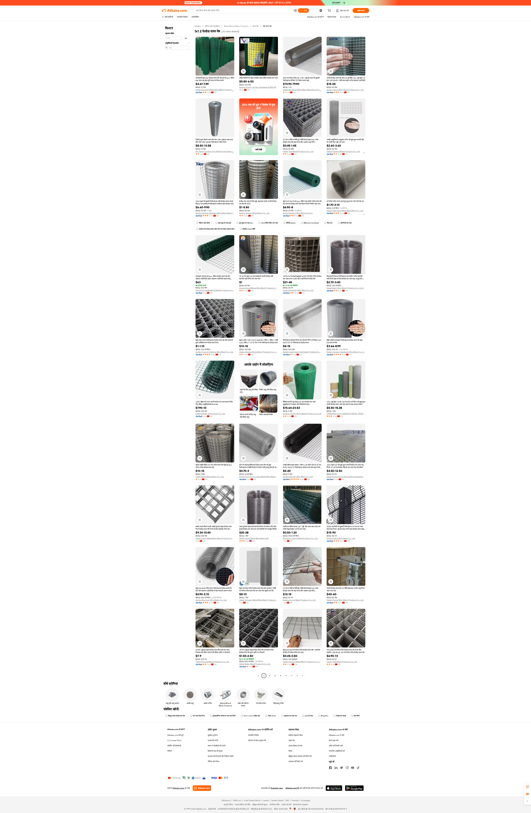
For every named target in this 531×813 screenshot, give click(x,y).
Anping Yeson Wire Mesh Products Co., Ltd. (345, 90)
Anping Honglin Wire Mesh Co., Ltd (298, 477)
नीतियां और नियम (213, 761)
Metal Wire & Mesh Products (236, 26)
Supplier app (277, 788)
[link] (527, 786)
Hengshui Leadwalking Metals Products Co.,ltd (215, 290)
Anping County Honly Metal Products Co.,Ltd (302, 414)
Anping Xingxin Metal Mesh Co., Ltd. (254, 213)
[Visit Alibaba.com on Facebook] (330, 767)
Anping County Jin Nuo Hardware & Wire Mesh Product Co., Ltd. (258, 87)
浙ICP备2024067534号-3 (336, 809)
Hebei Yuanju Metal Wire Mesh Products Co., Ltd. (215, 538)
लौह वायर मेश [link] (267, 26)
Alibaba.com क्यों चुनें (175, 735)
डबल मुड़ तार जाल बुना (224, 223)
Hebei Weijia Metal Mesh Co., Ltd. (210, 477)
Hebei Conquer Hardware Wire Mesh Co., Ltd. (346, 352)
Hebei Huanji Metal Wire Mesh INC (254, 538)
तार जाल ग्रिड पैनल (199, 716)
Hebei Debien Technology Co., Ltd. (210, 414)
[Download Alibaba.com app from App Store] (334, 788)
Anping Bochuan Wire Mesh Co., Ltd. (211, 600)
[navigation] (177, 351)
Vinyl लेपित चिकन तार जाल (269, 223)
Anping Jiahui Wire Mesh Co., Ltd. (341, 538)
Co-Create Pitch (174, 740)
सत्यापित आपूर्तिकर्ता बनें (337, 751)
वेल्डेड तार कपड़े (341, 716)
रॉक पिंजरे (357, 716)
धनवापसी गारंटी (213, 740)
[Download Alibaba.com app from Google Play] (354, 788)
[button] (295, 10)
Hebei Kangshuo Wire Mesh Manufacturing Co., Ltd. (302, 90)
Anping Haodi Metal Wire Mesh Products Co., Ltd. (258, 288)
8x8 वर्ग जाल (309, 716)
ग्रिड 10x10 (272, 716)
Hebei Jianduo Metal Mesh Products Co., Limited (258, 352)
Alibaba (197, 26)
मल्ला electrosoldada (311, 223)
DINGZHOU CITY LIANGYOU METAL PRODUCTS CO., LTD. (346, 414)
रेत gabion (324, 716)
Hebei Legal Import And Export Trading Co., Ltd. (302, 352)
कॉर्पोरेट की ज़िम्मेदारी (174, 746)
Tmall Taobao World (252, 800)
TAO (287, 800)
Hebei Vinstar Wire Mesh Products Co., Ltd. (345, 600)
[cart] (330, 11)
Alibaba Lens (178, 788)
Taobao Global (277, 800)
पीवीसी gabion (291, 223)
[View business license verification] (290, 808)
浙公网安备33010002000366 (311, 809)
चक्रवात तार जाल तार (290, 716)
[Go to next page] (302, 675)
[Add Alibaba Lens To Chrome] (202, 788)
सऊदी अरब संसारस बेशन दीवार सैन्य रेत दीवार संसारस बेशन (217, 229)
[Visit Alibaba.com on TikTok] (358, 767)
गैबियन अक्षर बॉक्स (204, 223)
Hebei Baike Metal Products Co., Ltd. (254, 664)
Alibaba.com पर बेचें (336, 735)
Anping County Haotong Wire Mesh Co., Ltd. (214, 352)
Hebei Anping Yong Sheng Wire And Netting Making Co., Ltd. (346, 477)
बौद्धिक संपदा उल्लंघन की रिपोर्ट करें (300, 756)
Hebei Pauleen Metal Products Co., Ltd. (343, 151)
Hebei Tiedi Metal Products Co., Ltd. (298, 151)
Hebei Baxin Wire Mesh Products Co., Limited (346, 288)
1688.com (237, 800)
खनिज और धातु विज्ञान (212, 26)
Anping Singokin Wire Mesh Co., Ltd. (298, 290)
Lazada (266, 800)
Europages (305, 800)
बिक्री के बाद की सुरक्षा (215, 751)
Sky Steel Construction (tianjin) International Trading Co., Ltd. (215, 151)
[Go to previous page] (258, 675)
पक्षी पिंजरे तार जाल (346, 223)
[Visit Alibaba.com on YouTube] (352, 767)
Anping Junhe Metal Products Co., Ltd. (299, 600)
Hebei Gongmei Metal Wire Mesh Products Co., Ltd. (215, 90)
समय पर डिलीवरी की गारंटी (217, 746)
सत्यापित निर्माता (253, 735)
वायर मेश (256, 26)
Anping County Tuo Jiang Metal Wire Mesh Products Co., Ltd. (258, 477)
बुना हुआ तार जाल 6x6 (246, 223)
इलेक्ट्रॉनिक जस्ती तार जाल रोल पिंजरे (224, 716)
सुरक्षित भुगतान (213, 735)
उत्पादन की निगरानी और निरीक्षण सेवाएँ (220, 756)
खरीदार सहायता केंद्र (295, 735)
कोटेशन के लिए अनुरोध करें (257, 740)
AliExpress (226, 800)
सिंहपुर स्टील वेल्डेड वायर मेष (176, 716)
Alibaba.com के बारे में (175, 729)
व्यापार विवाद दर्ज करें (295, 746)
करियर (169, 751)
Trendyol (295, 800)
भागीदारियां (332, 756)
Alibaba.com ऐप (292, 788)
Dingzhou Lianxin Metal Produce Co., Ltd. (300, 538)
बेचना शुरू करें (333, 740)
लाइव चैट (291, 740)
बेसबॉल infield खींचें (249, 229)
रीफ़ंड (290, 751)
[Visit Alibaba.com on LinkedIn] (336, 767)
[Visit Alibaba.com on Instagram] (347, 767)
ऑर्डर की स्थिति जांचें (336, 746)
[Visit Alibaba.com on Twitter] (341, 767)
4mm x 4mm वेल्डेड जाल (252, 716)
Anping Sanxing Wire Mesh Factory (298, 213)
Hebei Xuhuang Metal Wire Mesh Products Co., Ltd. (258, 600)
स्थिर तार (329, 223)
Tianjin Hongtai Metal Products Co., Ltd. (212, 662)
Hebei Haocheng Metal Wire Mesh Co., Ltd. (345, 211)
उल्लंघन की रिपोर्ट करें (295, 761)
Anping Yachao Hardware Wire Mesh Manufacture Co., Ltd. (215, 213)
